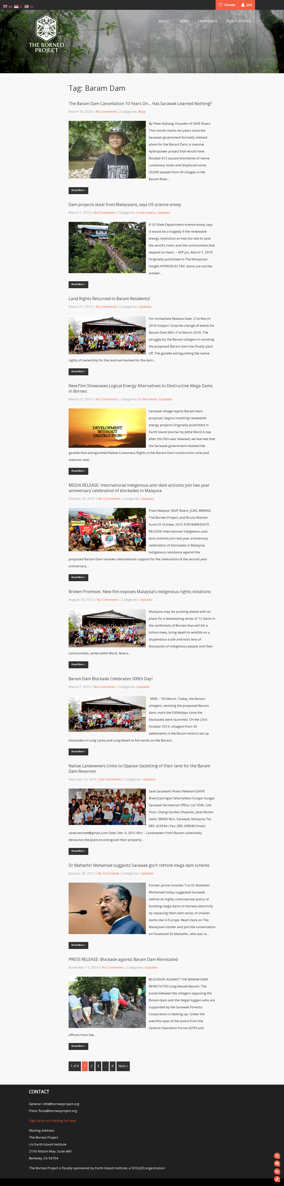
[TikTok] (277, 1179)
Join (249, 5)
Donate (229, 5)
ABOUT (164, 21)
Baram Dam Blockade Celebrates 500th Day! (111, 678)
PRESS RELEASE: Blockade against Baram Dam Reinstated (123, 959)
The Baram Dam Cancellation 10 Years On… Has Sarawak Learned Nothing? (140, 103)
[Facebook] (277, 1163)
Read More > (78, 190)
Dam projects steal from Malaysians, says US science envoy (125, 204)
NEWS (184, 21)
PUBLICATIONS (238, 21)
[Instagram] (277, 1156)
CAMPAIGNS (208, 21)
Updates (163, 212)
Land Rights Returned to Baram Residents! (109, 298)
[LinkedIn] (277, 1171)
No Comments (106, 111)
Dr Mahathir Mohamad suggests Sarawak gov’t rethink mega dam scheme (139, 865)
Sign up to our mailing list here (52, 1120)
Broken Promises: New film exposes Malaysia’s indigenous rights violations (140, 591)
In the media (146, 212)
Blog (141, 111)
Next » (123, 1066)
